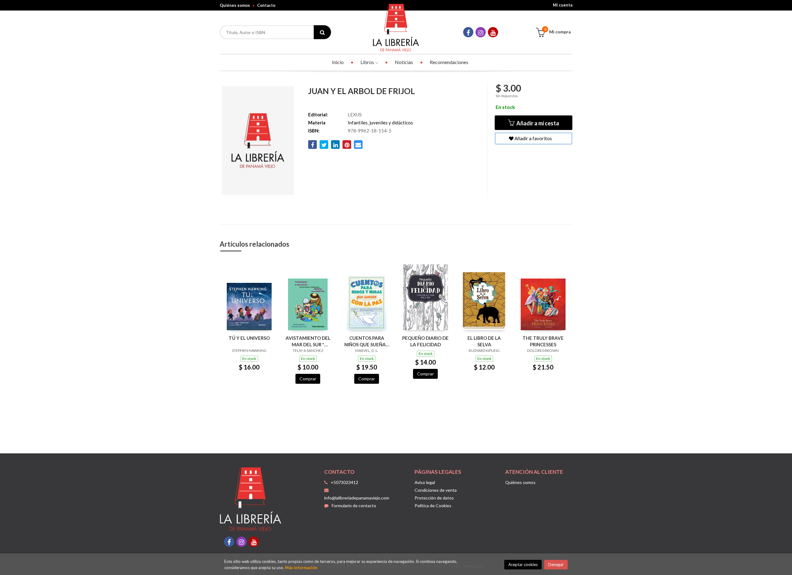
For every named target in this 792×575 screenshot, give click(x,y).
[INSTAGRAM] (481, 32)
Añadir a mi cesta (537, 123)
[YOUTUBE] (493, 32)
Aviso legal (425, 482)
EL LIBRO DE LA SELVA (484, 341)
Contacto (266, 5)
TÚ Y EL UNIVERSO (249, 338)
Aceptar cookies (523, 564)
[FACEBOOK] (468, 32)
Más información (301, 567)
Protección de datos (434, 497)
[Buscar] (322, 32)
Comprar (307, 378)
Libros (367, 62)
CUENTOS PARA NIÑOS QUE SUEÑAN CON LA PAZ (366, 341)
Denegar (556, 564)
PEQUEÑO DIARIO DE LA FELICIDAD (425, 341)
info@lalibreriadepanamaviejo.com (356, 497)
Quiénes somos (235, 5)
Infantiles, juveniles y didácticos (380, 122)
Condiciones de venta (436, 490)
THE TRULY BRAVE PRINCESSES (543, 341)
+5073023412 (344, 482)
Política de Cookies (433, 505)
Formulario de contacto (354, 505)
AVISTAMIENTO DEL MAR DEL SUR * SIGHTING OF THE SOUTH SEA (308, 341)
